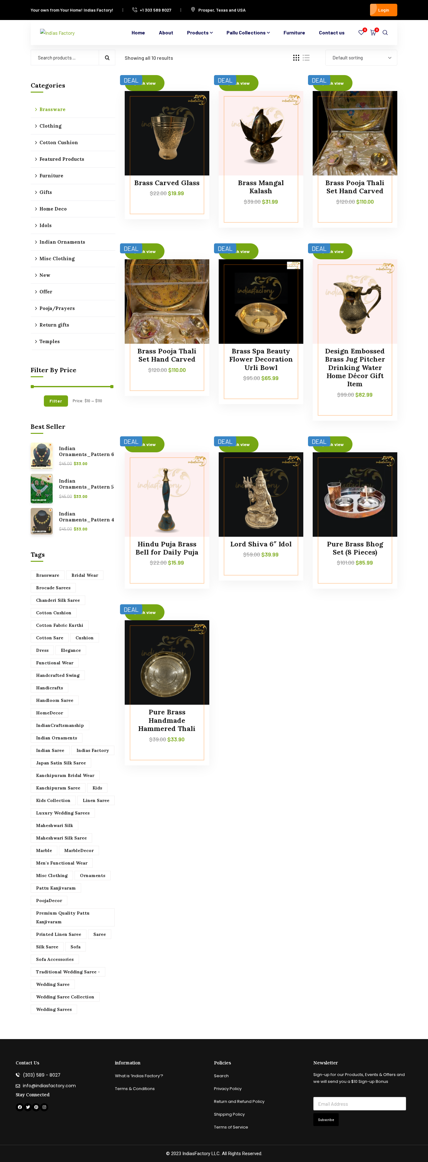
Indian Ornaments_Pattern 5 (86, 484)
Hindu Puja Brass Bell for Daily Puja (166, 548)
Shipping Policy (229, 1114)
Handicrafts (49, 688)
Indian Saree (50, 750)
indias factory (92, 750)
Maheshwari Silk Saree (61, 838)
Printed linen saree (58, 934)
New (44, 275)
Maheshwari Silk (54, 825)
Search (107, 57)
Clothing (50, 126)
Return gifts (54, 325)
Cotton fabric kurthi (59, 625)
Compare (193, 105)
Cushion (85, 638)
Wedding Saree (53, 984)
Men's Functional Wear (61, 863)
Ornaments (92, 875)
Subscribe (326, 1120)
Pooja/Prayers (57, 308)
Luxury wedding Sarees (63, 813)
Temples (49, 341)
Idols (45, 225)
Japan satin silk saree (61, 763)
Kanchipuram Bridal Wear (65, 775)
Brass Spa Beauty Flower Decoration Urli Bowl (261, 359)
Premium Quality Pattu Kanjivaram (63, 917)
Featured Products (61, 159)
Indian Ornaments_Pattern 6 (86, 451)
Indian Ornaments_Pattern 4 (86, 517)
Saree (99, 934)
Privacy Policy (228, 1089)
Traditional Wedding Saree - (68, 972)
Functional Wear (54, 663)
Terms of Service (231, 1127)
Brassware (52, 109)
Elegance (71, 650)
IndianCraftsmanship (60, 725)
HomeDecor (49, 713)
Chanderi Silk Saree (58, 600)
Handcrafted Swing (58, 675)
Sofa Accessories (55, 959)
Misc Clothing (57, 258)
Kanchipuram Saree (58, 788)
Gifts (45, 192)
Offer (45, 292)
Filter (56, 400)
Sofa (75, 947)
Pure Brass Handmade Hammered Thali (167, 720)
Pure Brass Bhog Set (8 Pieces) (355, 548)
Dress (42, 650)
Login (383, 10)
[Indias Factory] (57, 32)
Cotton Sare (49, 638)
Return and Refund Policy (239, 1101)
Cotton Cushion (58, 142)
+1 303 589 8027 (155, 10)
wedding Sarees (54, 1009)
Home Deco (53, 209)
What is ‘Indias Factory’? (139, 1076)
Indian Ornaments (62, 242)
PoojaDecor (49, 900)
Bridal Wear (84, 575)
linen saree (96, 800)
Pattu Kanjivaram (56, 888)
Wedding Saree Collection (65, 997)
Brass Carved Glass (167, 182)
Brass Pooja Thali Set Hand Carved (354, 186)
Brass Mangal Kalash (261, 186)
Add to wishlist (193, 119)
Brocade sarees (53, 588)
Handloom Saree (54, 700)
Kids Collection (53, 800)
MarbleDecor (79, 850)
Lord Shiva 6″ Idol (261, 544)
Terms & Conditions (135, 1089)
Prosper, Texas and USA (222, 10)
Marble (44, 850)
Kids (97, 788)
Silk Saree (47, 947)
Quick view (193, 134)
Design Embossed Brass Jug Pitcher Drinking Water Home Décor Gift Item (355, 367)
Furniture (51, 176)
